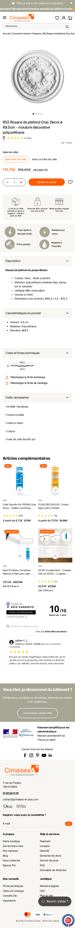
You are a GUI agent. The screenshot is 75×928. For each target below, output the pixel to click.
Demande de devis (50, 855)
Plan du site (46, 895)
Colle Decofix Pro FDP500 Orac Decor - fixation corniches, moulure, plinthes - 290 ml (19, 508)
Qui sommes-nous (13, 845)
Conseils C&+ (10, 895)
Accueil (6, 33)
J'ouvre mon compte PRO (37, 712)
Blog (5, 855)
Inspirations (9, 900)
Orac (5, 500)
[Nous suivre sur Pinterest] (37, 755)
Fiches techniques (13, 885)
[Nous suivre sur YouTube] (44, 755)
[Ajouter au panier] (20, 490)
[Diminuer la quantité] (7, 182)
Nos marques (10, 850)
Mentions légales (49, 885)
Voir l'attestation (21, 612)
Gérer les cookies (50, 920)
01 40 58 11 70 (11, 793)
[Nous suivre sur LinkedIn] (50, 755)
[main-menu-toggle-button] (4, 17)
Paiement (45, 841)
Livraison (45, 845)
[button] (70, 182)
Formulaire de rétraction (53, 870)
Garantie (44, 850)
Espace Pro (9, 865)
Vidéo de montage (13, 890)
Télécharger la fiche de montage (28, 382)
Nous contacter (11, 860)
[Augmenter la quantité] (21, 182)
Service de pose (49, 860)
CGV (42, 890)
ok (69, 824)
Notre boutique (11, 841)
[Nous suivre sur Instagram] (31, 755)
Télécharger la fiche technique (27, 377)
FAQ (42, 865)
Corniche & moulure (21, 33)
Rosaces (37, 33)
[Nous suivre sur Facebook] (24, 755)
